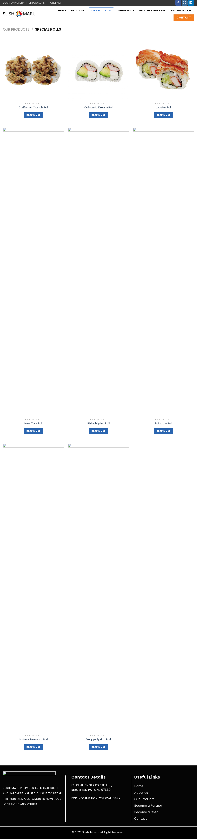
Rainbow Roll (163, 423)
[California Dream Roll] (98, 69)
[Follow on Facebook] (178, 3)
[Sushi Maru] (19, 14)
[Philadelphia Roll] (98, 272)
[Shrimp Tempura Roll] (33, 588)
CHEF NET (55, 2)
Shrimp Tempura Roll (33, 739)
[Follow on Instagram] (184, 3)
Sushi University (14, 2)
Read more (33, 115)
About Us (77, 10)
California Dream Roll (98, 107)
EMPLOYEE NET (37, 2)
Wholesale (126, 10)
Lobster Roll (163, 107)
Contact (140, 818)
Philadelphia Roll (99, 423)
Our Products (100, 10)
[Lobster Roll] (163, 69)
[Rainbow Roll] (163, 272)
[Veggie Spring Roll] (98, 588)
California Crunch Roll (33, 107)
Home (62, 10)
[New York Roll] (33, 272)
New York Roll (33, 423)
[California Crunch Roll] (33, 69)
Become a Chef (181, 10)
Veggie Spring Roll (98, 739)
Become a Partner (152, 10)
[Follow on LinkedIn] (191, 3)
